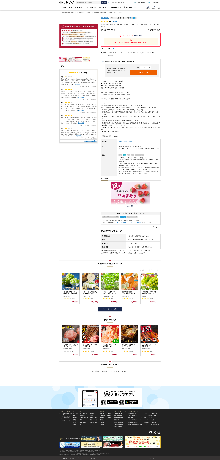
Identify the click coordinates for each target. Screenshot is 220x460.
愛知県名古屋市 (126, 348)
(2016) (73, 298)
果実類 (74, 420)
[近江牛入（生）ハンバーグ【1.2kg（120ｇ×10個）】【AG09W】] (70, 334)
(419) (112, 351)
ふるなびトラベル (154, 2)
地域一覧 (102, 413)
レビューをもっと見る (90, 141)
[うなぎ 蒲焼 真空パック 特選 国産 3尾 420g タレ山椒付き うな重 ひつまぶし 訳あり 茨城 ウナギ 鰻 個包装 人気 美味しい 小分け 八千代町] (149, 334)
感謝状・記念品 (93, 417)
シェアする (158, 227)
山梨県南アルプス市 (108, 296)
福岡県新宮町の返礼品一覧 (100, 12)
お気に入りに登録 (155, 30)
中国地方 (109, 413)
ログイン (148, 8)
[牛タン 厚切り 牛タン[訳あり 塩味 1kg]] (90, 334)
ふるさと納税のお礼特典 (150, 415)
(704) (131, 351)
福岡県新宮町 (105, 18)
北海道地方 (102, 415)
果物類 (110, 12)
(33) (92, 298)
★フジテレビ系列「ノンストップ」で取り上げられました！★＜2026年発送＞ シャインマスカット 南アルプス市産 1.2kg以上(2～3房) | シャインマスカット (110, 292)
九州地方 (89, 12)
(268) (151, 351)
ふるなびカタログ (141, 2)
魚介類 (74, 422)
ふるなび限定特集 (118, 426)
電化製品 (75, 417)
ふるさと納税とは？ (133, 413)
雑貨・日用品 (83, 422)
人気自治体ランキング (64, 420)
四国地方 (109, 415)
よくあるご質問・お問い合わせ (116, 2)
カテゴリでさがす (91, 7)
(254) (131, 298)
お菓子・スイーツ (84, 417)
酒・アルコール (83, 413)
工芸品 (91, 415)
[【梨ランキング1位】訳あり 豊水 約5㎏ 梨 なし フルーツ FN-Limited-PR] (90, 281)
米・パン (75, 415)
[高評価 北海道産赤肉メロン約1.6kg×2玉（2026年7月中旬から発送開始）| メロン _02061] (129, 281)
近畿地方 (102, 424)
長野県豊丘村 (86, 296)
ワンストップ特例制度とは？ (151, 413)
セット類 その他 (93, 422)
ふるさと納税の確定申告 (134, 422)
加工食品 (92, 413)
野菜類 (74, 424)
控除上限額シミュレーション (135, 417)
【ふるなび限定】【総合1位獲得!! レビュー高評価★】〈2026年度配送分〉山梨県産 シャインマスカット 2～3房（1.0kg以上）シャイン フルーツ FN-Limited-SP (71, 292)
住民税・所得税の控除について (135, 424)
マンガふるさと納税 (149, 420)
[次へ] (158, 340)
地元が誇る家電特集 (118, 422)
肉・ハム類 (75, 413)
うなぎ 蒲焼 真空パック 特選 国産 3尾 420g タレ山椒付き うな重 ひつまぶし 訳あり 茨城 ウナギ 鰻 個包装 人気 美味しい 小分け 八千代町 (149, 345)
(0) (72, 351)
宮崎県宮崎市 (86, 348)
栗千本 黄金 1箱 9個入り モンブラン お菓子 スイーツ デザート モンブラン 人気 (129, 345)
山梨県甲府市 (67, 296)
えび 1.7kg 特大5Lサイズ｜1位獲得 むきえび (110, 345)
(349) (92, 351)
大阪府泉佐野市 (107, 348)
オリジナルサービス (132, 7)
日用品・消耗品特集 (118, 424)
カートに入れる (143, 72)
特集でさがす (102, 7)
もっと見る (129, 206)
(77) (112, 298)
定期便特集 (116, 420)
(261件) (114, 21)
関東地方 (102, 420)
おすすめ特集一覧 (118, 413)
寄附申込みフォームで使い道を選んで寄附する (119, 61)
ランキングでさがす (66, 7)
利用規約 (72, 458)
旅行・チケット (93, 420)
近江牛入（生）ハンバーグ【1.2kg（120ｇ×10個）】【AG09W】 (71, 345)
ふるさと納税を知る (115, 7)
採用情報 (93, 458)
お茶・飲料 (82, 415)
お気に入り (154, 8)
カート (159, 8)
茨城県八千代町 (146, 348)
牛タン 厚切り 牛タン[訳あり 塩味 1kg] (90, 345)
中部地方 (102, 422)
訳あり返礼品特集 (118, 415)
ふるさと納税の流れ (133, 415)
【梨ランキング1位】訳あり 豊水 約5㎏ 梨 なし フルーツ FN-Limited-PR (90, 292)
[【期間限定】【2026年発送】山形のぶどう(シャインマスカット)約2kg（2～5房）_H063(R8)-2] (149, 281)
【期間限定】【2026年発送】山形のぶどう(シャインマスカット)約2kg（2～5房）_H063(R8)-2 (149, 292)
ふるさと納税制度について (134, 420)
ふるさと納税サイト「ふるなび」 (68, 12)
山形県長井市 (145, 296)
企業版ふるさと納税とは (150, 422)
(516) (151, 298)
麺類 (81, 420)
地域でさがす (79, 7)
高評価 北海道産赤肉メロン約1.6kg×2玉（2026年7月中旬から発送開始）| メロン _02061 (129, 292)
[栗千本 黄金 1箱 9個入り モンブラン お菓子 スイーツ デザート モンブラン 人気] (129, 334)
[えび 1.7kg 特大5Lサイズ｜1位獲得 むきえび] (110, 334)
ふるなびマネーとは (107, 48)
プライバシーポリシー (83, 458)
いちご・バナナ (118, 12)
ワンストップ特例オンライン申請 (120, 18)
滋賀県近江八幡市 (68, 348)
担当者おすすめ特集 (118, 417)
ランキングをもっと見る (110, 309)
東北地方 (102, 417)
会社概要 (65, 458)
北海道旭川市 (125, 296)
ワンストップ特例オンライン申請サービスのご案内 (128, 222)
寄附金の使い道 (148, 417)
